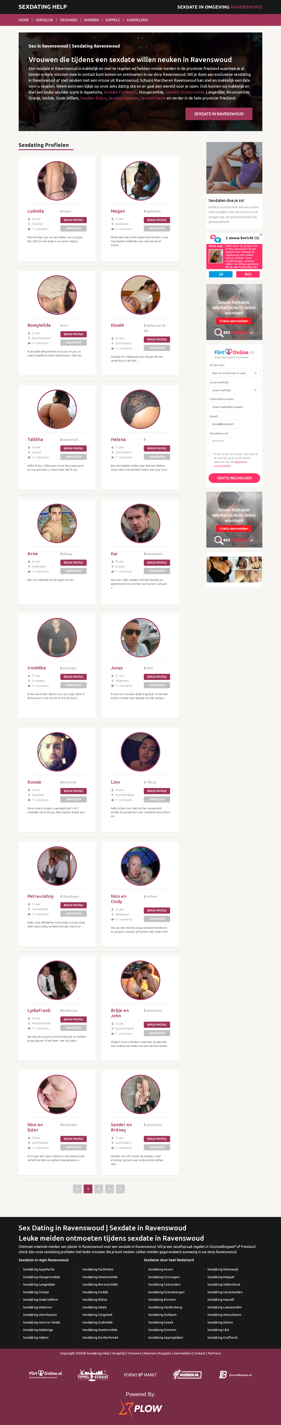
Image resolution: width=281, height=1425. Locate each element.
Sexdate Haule (153, 98)
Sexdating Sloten (220, 1322)
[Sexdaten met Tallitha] (57, 409)
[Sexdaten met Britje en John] (140, 980)
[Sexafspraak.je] (234, 312)
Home (24, 20)
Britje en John (120, 1013)
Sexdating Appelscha (38, 1269)
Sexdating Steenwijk (222, 1269)
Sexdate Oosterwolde (185, 92)
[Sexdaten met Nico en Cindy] (140, 866)
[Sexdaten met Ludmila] (57, 181)
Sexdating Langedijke (39, 1284)
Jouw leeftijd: (219, 382)
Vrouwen (68, 20)
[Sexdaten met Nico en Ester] (57, 1094)
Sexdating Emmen (162, 1299)
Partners (214, 1353)
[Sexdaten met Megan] (140, 181)
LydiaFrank (39, 1010)
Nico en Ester (35, 1127)
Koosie (34, 782)
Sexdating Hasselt (220, 1299)
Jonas (117, 667)
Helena (118, 439)
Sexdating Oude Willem (40, 1299)
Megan (118, 210)
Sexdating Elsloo (94, 1299)
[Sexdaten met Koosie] (57, 752)
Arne (32, 553)
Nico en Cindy (118, 899)
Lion (115, 782)
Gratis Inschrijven (234, 478)
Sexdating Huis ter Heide (41, 1322)
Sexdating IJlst (218, 1330)
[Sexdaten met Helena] (140, 409)
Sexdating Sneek (160, 1322)
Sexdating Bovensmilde (100, 1284)
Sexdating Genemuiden (225, 1292)
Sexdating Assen (160, 1269)
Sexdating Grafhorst (222, 1337)
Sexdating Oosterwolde (100, 1277)
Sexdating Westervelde (99, 1330)
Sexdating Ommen (162, 1330)
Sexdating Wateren (37, 1307)
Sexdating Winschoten (224, 1314)
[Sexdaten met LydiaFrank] (57, 980)
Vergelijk (44, 20)
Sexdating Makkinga (38, 1330)
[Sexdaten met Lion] (140, 752)
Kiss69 (117, 325)
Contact (199, 1353)
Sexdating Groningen (164, 1277)
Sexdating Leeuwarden (224, 1307)
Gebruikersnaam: (222, 398)
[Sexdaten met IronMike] (57, 637)
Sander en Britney (121, 1127)
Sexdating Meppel (220, 1277)
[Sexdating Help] (77, 1189)
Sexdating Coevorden (164, 1284)
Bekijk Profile (73, 220)
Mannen (91, 20)
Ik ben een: (217, 364)
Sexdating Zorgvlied (97, 1314)
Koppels (113, 20)
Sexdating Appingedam (165, 1337)
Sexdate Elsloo (93, 98)
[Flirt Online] (234, 256)
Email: (214, 416)
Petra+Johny (40, 896)
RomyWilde (39, 325)
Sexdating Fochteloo (97, 1269)
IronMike (36, 667)
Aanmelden (137, 20)
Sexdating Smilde (95, 1292)
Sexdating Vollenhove (223, 1284)
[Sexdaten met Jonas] (140, 637)
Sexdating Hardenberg (165, 1307)
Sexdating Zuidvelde (97, 1322)
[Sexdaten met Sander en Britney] (140, 1094)
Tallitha (35, 439)
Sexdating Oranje (36, 1292)
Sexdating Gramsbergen (166, 1292)
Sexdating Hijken (36, 1337)
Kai (114, 553)
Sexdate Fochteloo (120, 92)
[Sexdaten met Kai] (140, 523)
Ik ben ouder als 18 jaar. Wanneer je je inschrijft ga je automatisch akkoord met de (236, 458)
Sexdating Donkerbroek (100, 1337)
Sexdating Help (43, 7)
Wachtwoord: (219, 433)
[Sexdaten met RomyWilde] (57, 295)
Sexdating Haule (94, 1307)
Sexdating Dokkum (162, 1314)
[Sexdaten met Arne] (57, 523)
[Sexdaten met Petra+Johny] (57, 866)
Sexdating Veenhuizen (40, 1314)
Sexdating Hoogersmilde (41, 1277)
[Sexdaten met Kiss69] (140, 295)
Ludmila (35, 210)
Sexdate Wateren (123, 98)
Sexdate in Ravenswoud (219, 114)
